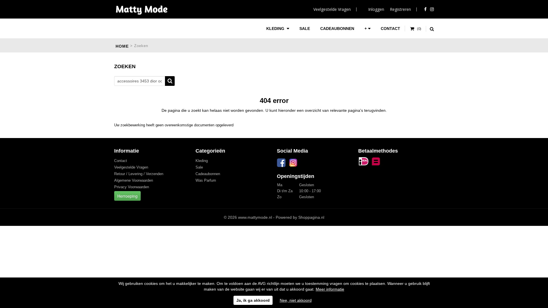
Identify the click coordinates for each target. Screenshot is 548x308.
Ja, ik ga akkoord (253, 300)
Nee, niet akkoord (296, 300)
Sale (304, 28)
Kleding (275, 28)
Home (122, 46)
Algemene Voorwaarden (133, 180)
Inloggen (376, 9)
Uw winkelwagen (415, 29)
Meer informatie (330, 289)
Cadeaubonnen (337, 28)
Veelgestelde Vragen (332, 9)
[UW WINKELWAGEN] (415, 28)
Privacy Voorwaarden (131, 187)
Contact (390, 28)
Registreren (400, 9)
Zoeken (170, 81)
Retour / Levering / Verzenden (138, 174)
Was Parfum (206, 180)
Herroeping (127, 196)
